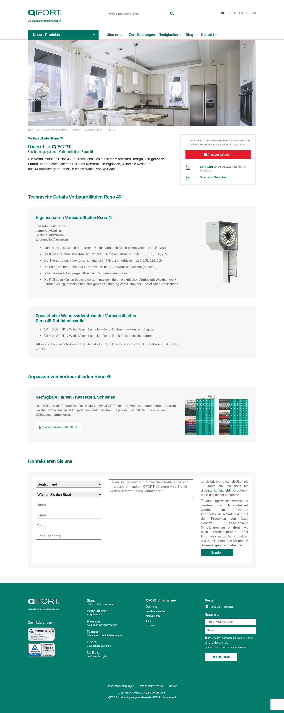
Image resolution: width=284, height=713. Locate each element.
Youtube (229, 606)
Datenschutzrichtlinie (220, 490)
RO (247, 12)
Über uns (114, 35)
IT (235, 12)
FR (241, 12)
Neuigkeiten (168, 35)
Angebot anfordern (219, 154)
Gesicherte (213, 177)
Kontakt (207, 35)
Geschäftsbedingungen (120, 686)
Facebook (214, 606)
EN (229, 12)
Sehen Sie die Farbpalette (60, 427)
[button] (172, 13)
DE (223, 12)
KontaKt (150, 625)
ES (254, 12)
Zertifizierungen (142, 35)
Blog (189, 35)
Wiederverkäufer (155, 611)
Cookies (172, 686)
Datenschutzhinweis (151, 686)
